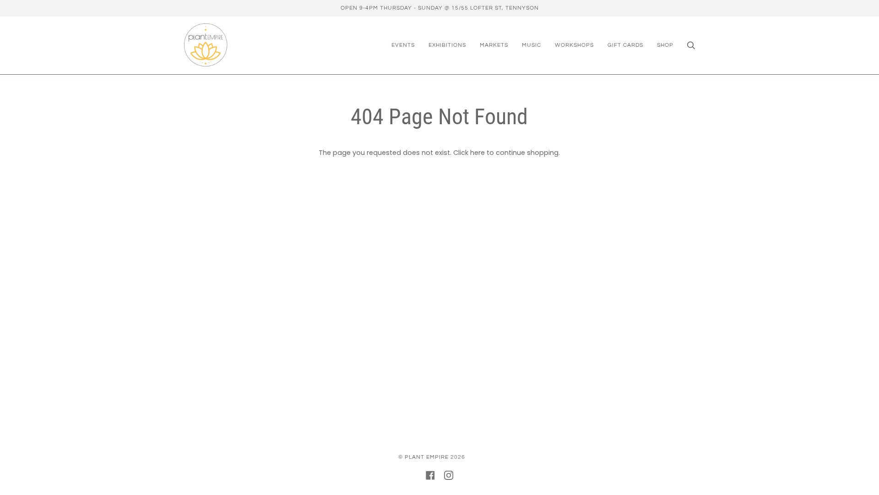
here (477, 152)
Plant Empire (427, 457)
